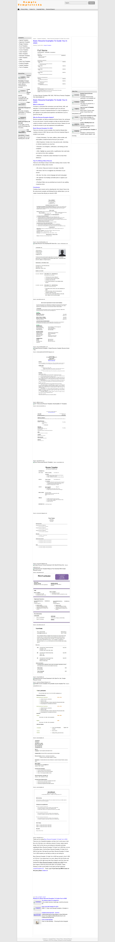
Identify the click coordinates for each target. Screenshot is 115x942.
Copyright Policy (40, 9)
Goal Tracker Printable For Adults (88, 115)
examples (40, 896)
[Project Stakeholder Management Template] (22, 105)
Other (20, 59)
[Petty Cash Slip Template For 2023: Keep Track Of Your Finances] (37, 907)
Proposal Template (23, 63)
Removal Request (50, 9)
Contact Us (32, 9)
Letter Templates (23, 51)
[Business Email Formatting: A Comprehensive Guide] (22, 78)
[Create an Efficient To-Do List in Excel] (22, 90)
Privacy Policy (24, 9)
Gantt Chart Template (24, 48)
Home (34, 38)
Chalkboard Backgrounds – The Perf (50, 912)
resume (44, 896)
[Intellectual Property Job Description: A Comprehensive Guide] (22, 118)
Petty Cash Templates (24, 61)
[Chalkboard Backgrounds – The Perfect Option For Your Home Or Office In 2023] (37, 915)
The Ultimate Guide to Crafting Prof (50, 900)
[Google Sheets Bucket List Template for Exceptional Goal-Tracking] (76, 101)
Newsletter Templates (24, 55)
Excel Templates (23, 46)
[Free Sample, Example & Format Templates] (29, 7)
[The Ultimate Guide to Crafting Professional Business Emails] (37, 901)
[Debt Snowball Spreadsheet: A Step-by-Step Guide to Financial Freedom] (22, 132)
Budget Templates (23, 44)
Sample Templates (42, 38)
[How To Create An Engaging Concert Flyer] (76, 108)
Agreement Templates (24, 42)
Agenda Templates (23, 40)
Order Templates (23, 57)
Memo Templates (23, 53)
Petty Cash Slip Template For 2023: (50, 906)
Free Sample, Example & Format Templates (61, 940)
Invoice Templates (23, 49)
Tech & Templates (23, 67)
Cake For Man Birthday (47, 919)
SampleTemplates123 (38, 868)
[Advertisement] (57, 24)
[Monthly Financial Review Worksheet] (76, 94)
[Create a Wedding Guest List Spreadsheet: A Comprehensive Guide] (76, 125)
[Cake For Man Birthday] (37, 923)
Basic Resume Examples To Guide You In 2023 (55, 839)
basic (36, 896)
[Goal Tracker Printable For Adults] (76, 117)
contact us (44, 870)
